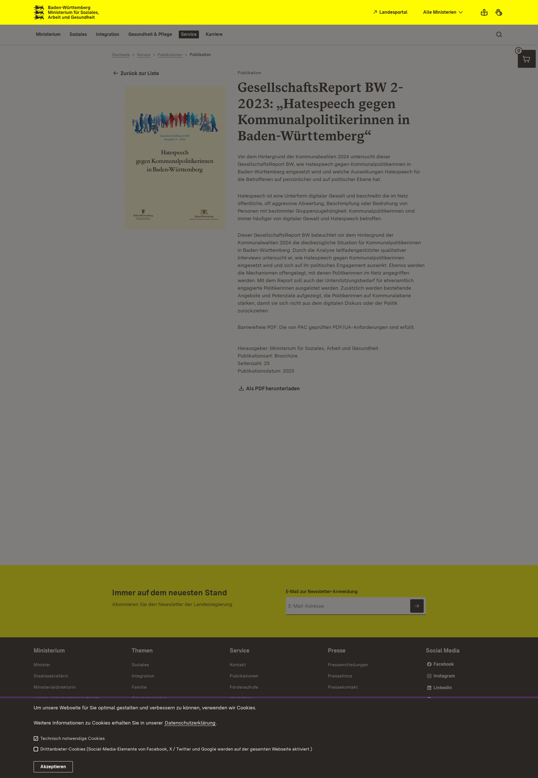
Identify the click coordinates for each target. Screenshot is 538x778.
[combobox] (443, 12)
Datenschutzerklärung (190, 723)
